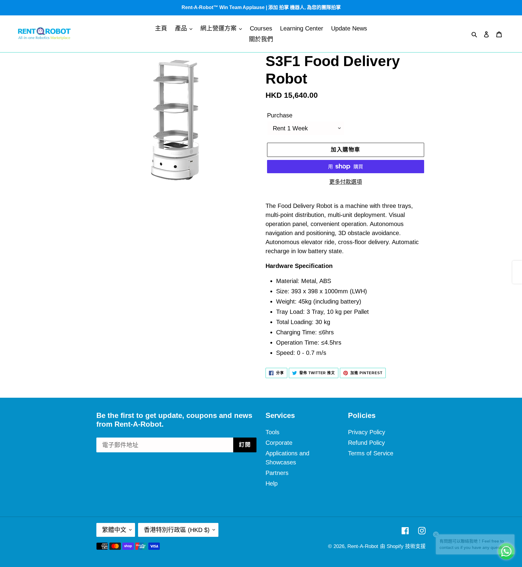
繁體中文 (114, 530)
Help (272, 483)
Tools (272, 432)
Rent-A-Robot (362, 546)
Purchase (279, 115)
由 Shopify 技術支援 (403, 546)
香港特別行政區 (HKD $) (177, 530)
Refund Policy (366, 442)
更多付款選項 (345, 182)
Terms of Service (370, 453)
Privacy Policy (366, 432)
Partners (277, 473)
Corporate (279, 442)
